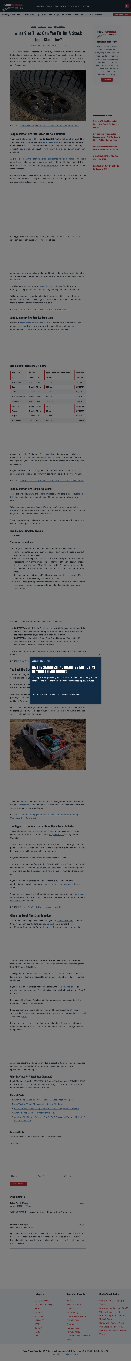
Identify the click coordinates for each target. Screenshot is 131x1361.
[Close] (99, 654)
